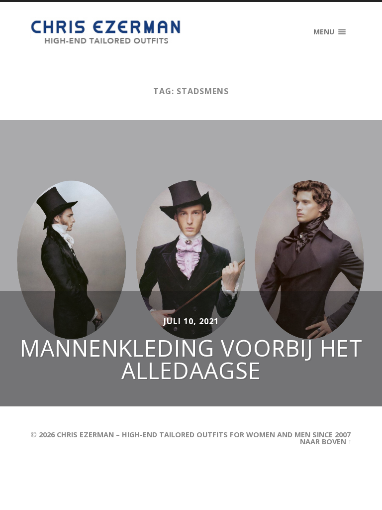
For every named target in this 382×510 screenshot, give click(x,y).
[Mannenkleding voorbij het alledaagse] (191, 263)
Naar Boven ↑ (326, 441)
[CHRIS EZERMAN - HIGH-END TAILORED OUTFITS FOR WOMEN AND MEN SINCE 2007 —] (107, 32)
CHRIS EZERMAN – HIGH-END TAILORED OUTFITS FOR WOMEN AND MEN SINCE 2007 (204, 434)
